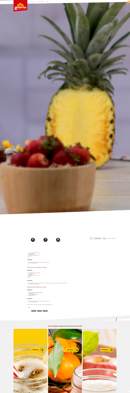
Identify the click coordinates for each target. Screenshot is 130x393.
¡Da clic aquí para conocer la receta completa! (47, 304)
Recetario (104, 238)
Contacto (47, 1)
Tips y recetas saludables (40, 1)
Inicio (91, 238)
